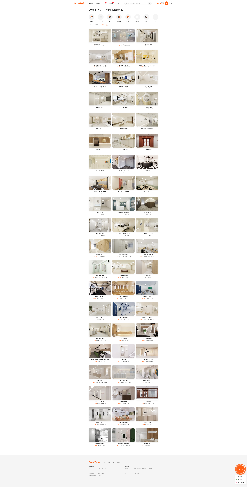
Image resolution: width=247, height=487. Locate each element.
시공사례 (98, 3)
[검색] (149, 3)
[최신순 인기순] (91, 25)
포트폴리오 (91, 3)
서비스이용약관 (111, 462)
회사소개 (104, 462)
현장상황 (104, 3)
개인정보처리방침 (119, 462)
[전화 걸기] (166, 3)
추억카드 (117, 3)
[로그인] (171, 3)
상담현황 (111, 3)
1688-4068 (160, 4)
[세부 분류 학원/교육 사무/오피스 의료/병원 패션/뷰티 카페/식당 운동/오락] (97, 25)
